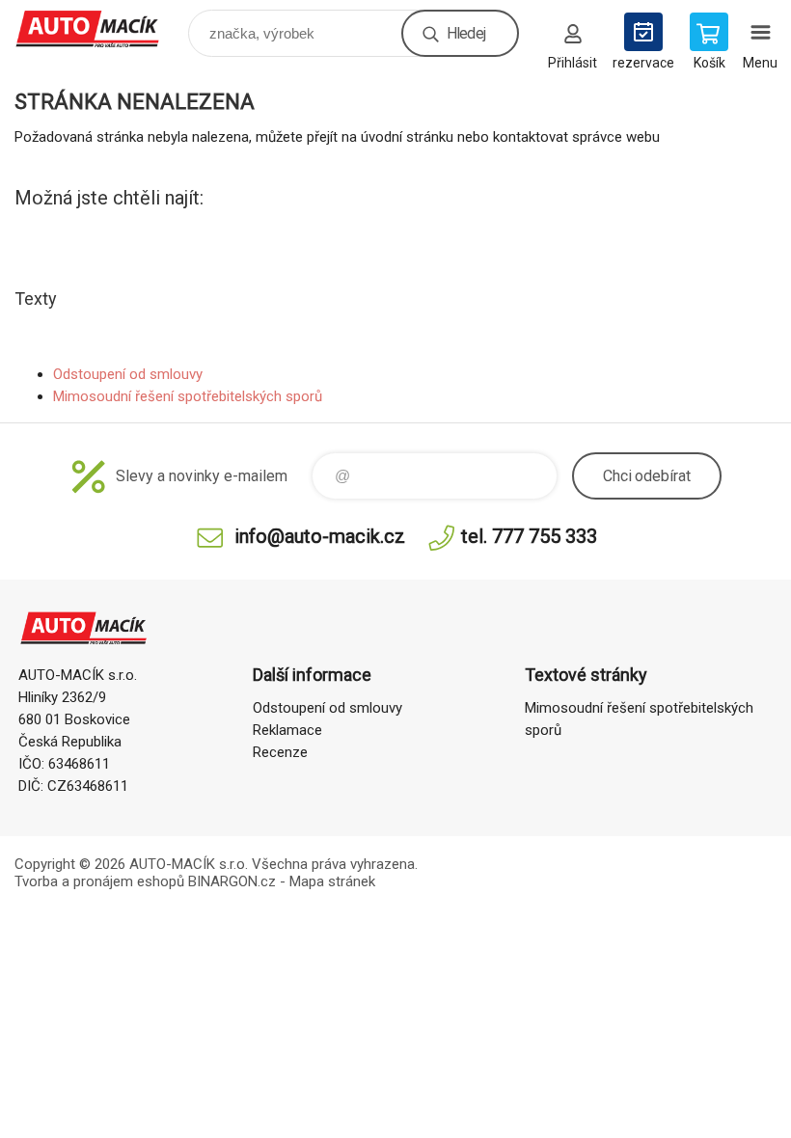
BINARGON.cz (232, 881)
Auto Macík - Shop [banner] (99, 28)
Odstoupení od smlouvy (128, 374)
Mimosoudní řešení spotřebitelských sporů (187, 396)
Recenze (280, 752)
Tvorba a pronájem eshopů (99, 881)
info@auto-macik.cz (319, 536)
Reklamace (287, 730)
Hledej (466, 33)
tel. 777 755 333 (529, 536)
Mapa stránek (332, 881)
